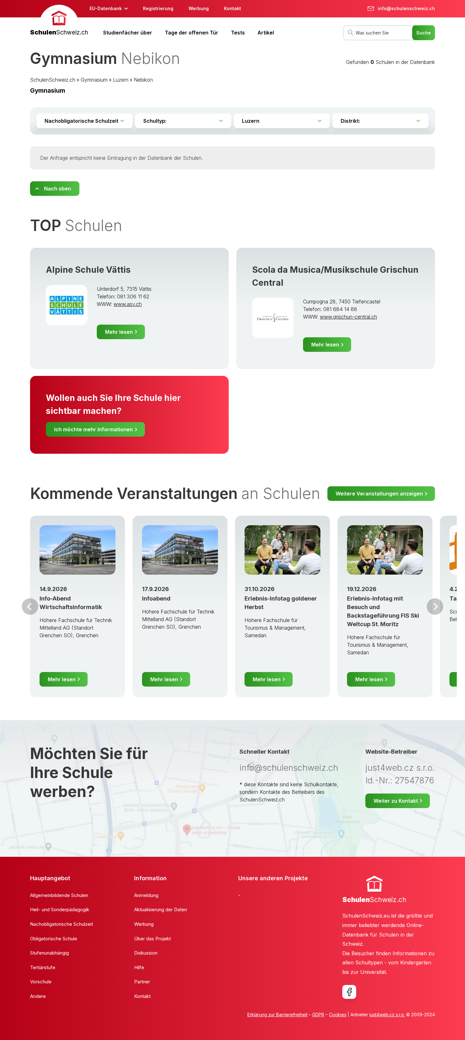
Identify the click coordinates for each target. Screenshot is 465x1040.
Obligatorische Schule (53, 939)
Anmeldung (146, 895)
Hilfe (139, 967)
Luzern (120, 80)
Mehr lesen (119, 332)
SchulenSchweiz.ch (52, 80)
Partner (142, 982)
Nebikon (143, 80)
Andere (38, 996)
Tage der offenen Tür (191, 32)
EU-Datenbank (106, 8)
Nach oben (57, 188)
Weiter (435, 606)
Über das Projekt (152, 939)
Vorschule (41, 982)
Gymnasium (94, 80)
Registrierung (158, 8)
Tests (238, 32)
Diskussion (146, 953)
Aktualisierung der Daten (160, 909)
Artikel (265, 32)
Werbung (199, 8)
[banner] (59, 21)
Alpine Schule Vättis (88, 270)
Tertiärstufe (42, 967)
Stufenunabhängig (49, 953)
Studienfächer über (127, 32)
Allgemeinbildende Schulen (59, 895)
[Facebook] (349, 992)
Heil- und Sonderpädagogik (59, 909)
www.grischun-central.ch (348, 317)
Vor (30, 606)
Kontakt (232, 8)
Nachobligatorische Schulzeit (61, 924)
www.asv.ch (128, 304)
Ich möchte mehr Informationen (93, 429)
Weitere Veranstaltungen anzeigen (379, 493)
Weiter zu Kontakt (396, 801)
